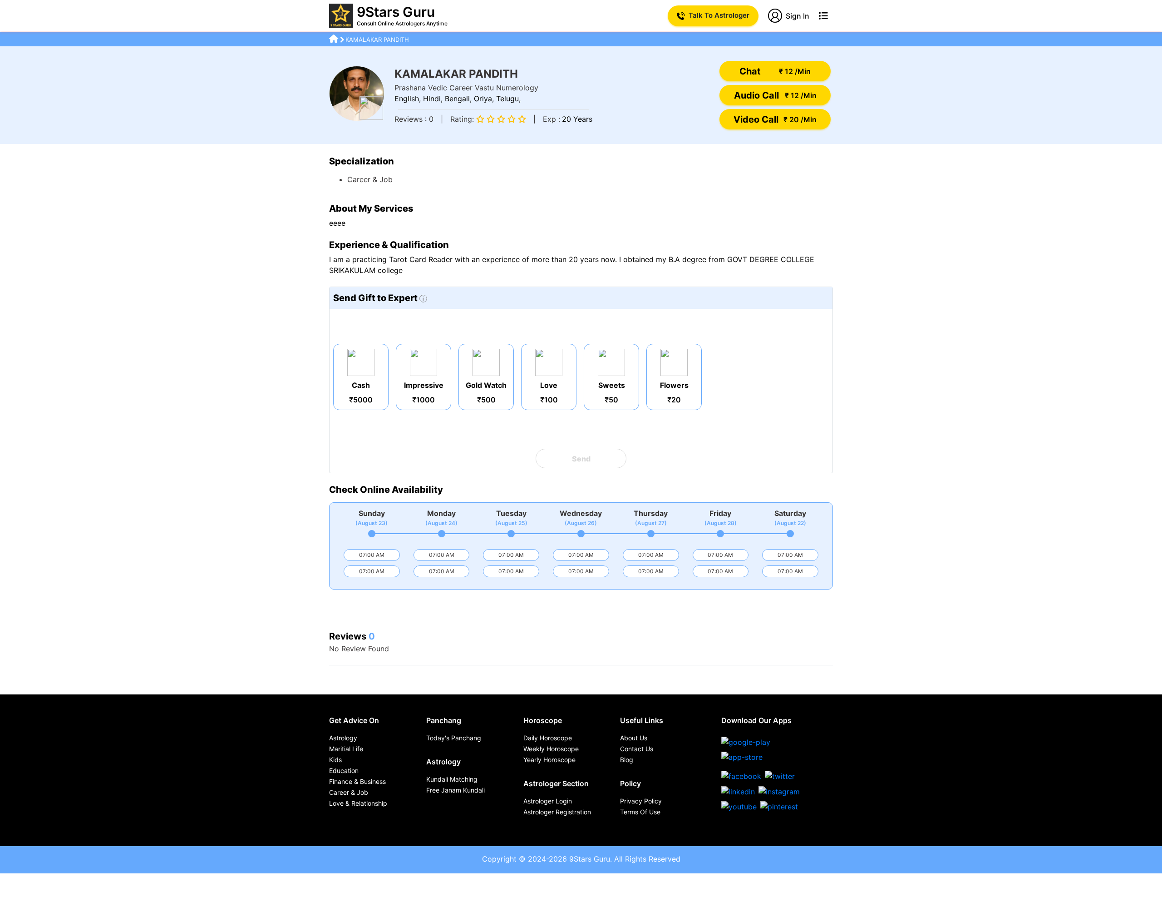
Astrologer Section (556, 783)
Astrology (343, 738)
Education (344, 770)
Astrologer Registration (557, 812)
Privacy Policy (641, 801)
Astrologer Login (547, 801)
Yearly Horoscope (549, 759)
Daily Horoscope (547, 738)
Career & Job (348, 792)
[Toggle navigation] (823, 16)
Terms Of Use (640, 812)
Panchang (443, 720)
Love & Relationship (358, 803)
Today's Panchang (453, 738)
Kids (335, 759)
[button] (775, 71)
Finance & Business (357, 781)
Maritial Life (346, 749)
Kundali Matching (452, 779)
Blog (626, 759)
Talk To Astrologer (719, 15)
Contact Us (636, 749)
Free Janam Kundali (455, 790)
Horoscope (542, 720)
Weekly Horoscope (551, 749)
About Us (633, 738)
